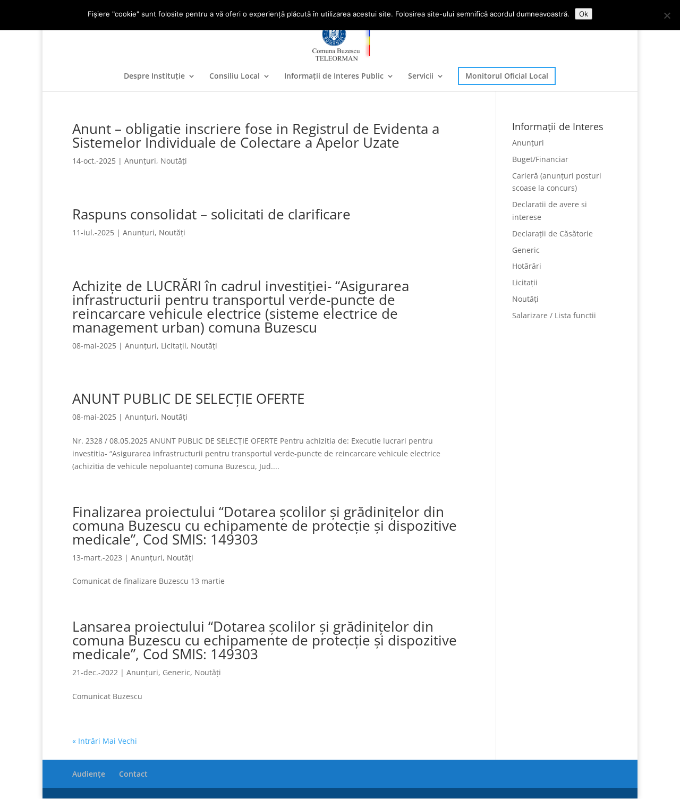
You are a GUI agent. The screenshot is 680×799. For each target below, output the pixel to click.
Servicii (421, 76)
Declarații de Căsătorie (552, 233)
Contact (133, 774)
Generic (176, 672)
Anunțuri (140, 161)
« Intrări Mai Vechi (104, 741)
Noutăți (173, 161)
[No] (666, 15)
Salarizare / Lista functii (554, 315)
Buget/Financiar (540, 159)
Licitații (173, 346)
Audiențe (88, 774)
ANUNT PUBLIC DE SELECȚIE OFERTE (188, 398)
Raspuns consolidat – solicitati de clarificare (211, 214)
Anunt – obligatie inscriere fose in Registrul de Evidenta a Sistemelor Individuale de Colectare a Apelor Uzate (255, 135)
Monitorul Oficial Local (506, 76)
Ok (583, 14)
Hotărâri (526, 266)
